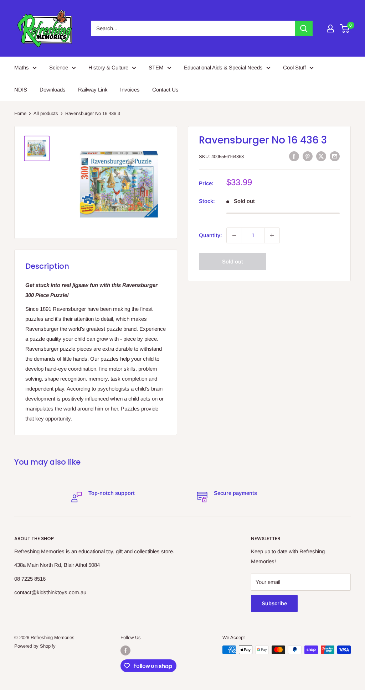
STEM (156, 67)
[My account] (330, 28)
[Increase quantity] (271, 235)
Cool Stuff (294, 67)
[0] (344, 28)
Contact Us (165, 90)
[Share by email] (335, 156)
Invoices (130, 90)
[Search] (304, 28)
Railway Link (93, 90)
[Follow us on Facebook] (125, 650)
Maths (21, 67)
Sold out (232, 261)
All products (46, 113)
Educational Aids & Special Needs (223, 67)
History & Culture (108, 67)
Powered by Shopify (35, 646)
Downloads (53, 90)
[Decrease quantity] (234, 235)
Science (58, 67)
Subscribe (274, 603)
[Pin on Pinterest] (308, 156)
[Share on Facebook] (294, 156)
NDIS (20, 90)
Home (20, 113)
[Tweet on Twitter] (321, 156)
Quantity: (210, 235)
